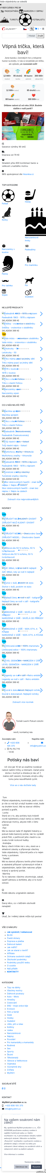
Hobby (10, 1018)
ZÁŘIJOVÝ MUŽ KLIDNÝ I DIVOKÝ (18, 522)
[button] (26, 28)
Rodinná (11, 1045)
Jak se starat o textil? (17, 950)
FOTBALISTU (38, 19)
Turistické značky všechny (14, 476)
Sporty (10, 1051)
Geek (9, 1015)
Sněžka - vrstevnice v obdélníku (17, 327)
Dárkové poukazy (15, 993)
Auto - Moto (13, 996)
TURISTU (14, 19)
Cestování (12, 1002)
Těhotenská (12, 1057)
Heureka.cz (28, 174)
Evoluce (11, 1008)
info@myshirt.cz (13, 1109)
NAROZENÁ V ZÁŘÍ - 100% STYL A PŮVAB (22, 635)
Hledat (32, 35)
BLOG (10, 935)
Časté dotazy (13, 938)
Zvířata (10, 1070)
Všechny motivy (14, 990)
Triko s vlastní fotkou (12, 383)
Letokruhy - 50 (9, 352)
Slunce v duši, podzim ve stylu (16, 586)
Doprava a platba (15, 941)
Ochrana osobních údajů (18, 956)
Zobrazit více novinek (23, 702)
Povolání (11, 1039)
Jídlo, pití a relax (15, 1024)
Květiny (10, 1027)
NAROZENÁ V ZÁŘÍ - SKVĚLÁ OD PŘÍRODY (22, 618)
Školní (10, 1054)
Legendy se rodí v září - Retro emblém (20, 679)
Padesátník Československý (15, 435)
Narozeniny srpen (10, 393)
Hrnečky (11, 999)
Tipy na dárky (13, 987)
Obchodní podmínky (17, 959)
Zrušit (40, 35)
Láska (10, 1030)
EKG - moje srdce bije (17, 1005)
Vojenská (11, 1063)
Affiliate (11, 953)
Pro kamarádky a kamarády (20, 1042)
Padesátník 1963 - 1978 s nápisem (18, 317)
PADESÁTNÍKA (11, 11)
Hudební (11, 1021)
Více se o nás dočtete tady (23, 785)
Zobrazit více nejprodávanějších (23, 499)
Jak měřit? (12, 947)
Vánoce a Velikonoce (17, 1060)
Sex (9, 1048)
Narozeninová (13, 1033)
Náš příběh (12, 968)
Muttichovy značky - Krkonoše (17, 455)
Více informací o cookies (14, 1154)
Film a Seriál (13, 1012)
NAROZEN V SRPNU (33, 11)
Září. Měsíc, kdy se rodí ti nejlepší (18, 572)
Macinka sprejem (10, 415)
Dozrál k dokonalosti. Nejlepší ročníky (20, 694)
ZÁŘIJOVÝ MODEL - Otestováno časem (21, 537)
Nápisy (10, 1036)
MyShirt (11, 1073)
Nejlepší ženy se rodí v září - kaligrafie (20, 601)
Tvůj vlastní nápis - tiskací (14, 445)
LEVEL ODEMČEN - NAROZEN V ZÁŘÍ (20, 664)
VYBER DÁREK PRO (9, 7)
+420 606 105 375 (14, 1105)
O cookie (11, 965)
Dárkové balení (14, 944)
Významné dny (14, 1066)
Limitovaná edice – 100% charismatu (19, 649)
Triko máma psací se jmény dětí (17, 362)
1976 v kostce (8, 373)
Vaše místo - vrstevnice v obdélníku (19, 342)
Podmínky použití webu (18, 962)
